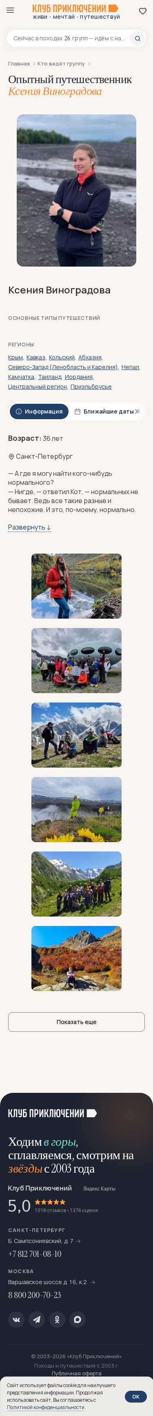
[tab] (39, 411)
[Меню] (10, 10)
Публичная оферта (77, 1373)
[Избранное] (143, 11)
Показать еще (77, 1022)
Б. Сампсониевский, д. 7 (40, 1241)
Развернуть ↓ (29, 527)
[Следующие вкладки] (136, 411)
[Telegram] (37, 1319)
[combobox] (71, 38)
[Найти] (137, 38)
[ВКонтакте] (16, 1319)
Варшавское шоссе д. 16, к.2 (48, 1282)
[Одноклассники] (57, 1319)
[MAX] (77, 1319)
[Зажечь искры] (136, 1109)
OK (136, 1396)
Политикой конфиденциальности (45, 1407)
